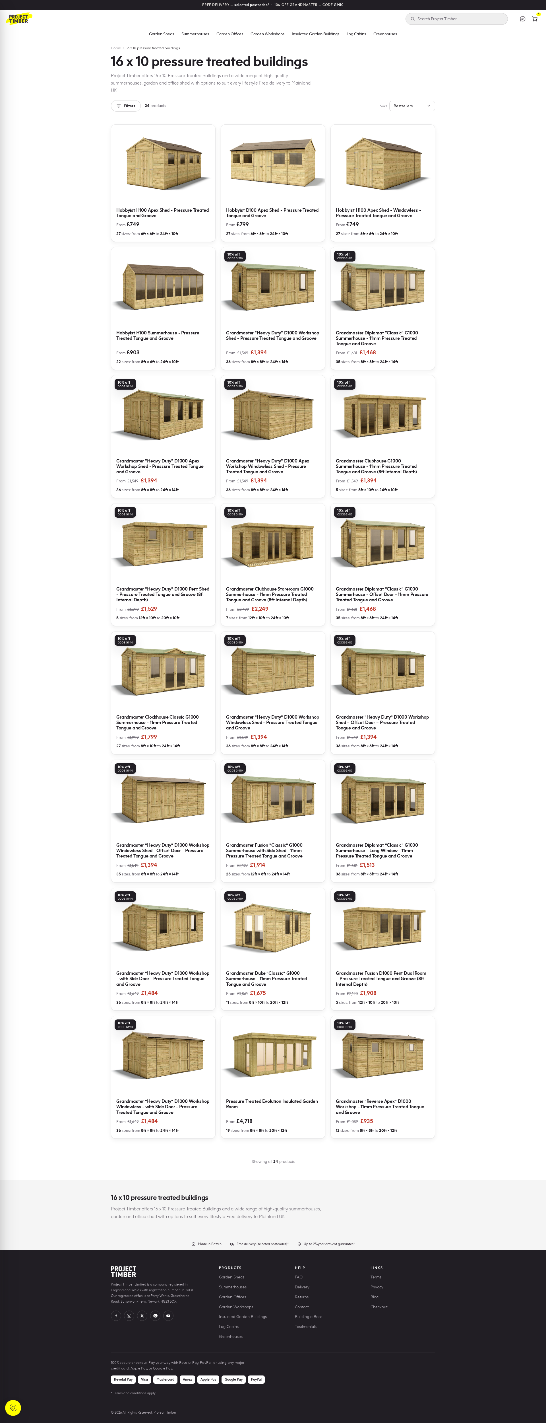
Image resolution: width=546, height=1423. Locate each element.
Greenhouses (385, 33)
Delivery (302, 1287)
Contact (302, 1307)
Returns (302, 1297)
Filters (129, 105)
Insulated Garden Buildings (315, 33)
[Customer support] (522, 18)
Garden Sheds (161, 33)
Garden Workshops (267, 33)
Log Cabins (356, 33)
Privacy (377, 1287)
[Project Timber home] (19, 19)
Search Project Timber (437, 19)
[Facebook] (116, 1316)
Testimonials (306, 1326)
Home (116, 48)
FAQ (299, 1277)
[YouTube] (168, 1316)
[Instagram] (129, 1316)
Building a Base (308, 1316)
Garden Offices (229, 33)
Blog (375, 1297)
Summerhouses (195, 33)
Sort (383, 106)
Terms (376, 1277)
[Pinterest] (155, 1316)
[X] (142, 1316)
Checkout (379, 1307)
